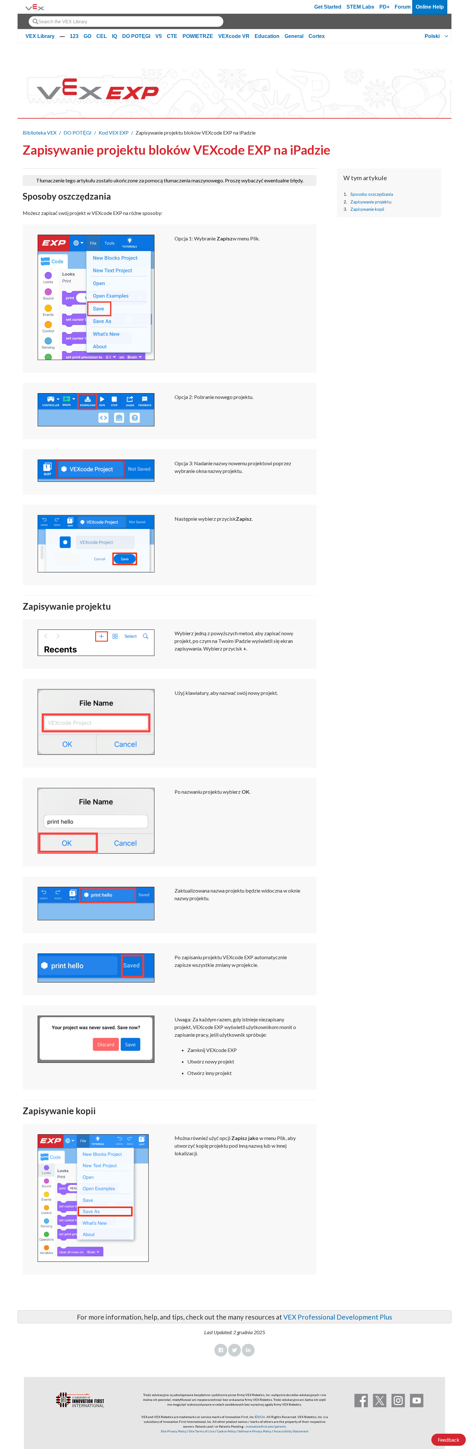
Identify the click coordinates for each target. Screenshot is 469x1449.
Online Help (430, 7)
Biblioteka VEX (39, 132)
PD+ (384, 7)
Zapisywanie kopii (367, 209)
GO (87, 36)
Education (267, 36)
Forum (403, 7)
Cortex (317, 36)
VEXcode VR (233, 36)
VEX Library (40, 36)
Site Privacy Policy (173, 1431)
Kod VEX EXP (114, 132)
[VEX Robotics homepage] (35, 7)
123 (74, 36)
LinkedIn (248, 1350)
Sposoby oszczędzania (371, 194)
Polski (432, 36)
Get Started (327, 7)
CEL (101, 36)
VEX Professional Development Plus (337, 1317)
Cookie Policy (226, 1431)
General (294, 36)
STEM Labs (360, 7)
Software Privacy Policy (254, 1431)
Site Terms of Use (201, 1431)
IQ (114, 36)
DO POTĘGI (136, 36)
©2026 (260, 1417)
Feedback (448, 1440)
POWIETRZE (197, 36)
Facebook (220, 1350)
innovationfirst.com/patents (266, 1426)
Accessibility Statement (291, 1431)
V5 (158, 36)
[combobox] (126, 21)
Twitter (234, 1350)
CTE (172, 36)
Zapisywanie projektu (370, 201)
